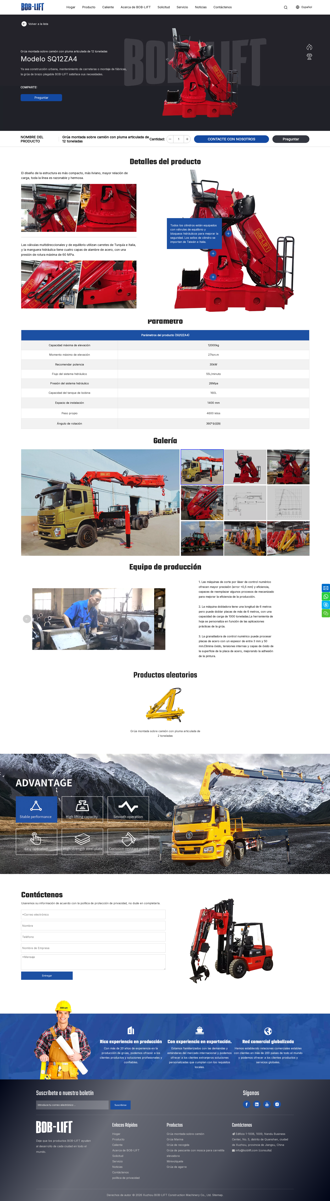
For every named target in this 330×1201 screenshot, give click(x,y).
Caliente (108, 7)
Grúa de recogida (178, 1145)
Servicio (182, 7)
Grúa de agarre (177, 1167)
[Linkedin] (257, 1104)
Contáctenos (222, 7)
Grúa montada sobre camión (185, 1134)
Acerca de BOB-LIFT (136, 7)
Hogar (70, 7)
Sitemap (217, 1195)
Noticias (201, 7)
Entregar (47, 975)
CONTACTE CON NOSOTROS (231, 139)
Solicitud (164, 7)
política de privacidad (126, 1178)
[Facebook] (246, 1104)
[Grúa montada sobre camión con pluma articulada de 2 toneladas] (165, 704)
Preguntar (41, 97)
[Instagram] (277, 1104)
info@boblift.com (247, 1150)
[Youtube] (267, 1104)
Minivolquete (175, 1161)
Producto (88, 7)
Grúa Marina (175, 1139)
